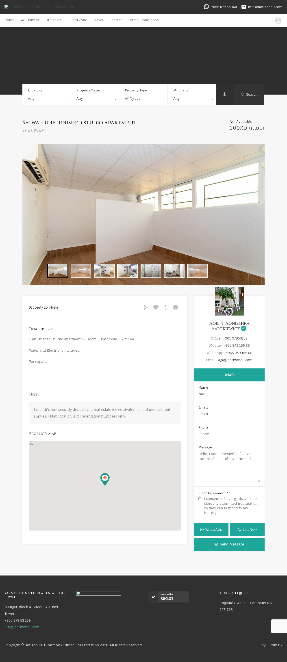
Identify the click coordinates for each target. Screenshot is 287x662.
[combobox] (46, 99)
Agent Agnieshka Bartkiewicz (229, 326)
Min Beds (180, 90)
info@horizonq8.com (265, 7)
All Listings (30, 20)
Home (9, 20)
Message (205, 447)
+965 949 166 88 (236, 345)
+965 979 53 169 (224, 7)
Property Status (88, 90)
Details (229, 375)
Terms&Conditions (143, 20)
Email (203, 407)
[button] (105, 479)
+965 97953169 (235, 338)
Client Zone (77, 20)
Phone (203, 427)
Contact (115, 20)
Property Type (136, 90)
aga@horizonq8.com (235, 360)
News (98, 20)
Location (35, 90)
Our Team (54, 20)
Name (203, 387)
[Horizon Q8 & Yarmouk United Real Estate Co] (43, 7)
